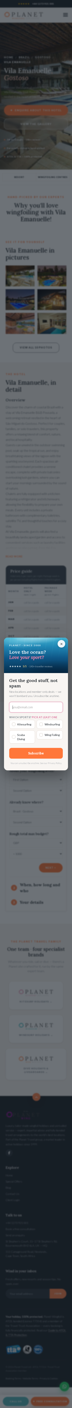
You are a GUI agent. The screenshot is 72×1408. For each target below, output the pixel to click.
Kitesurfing (24, 724)
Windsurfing (52, 724)
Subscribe (36, 753)
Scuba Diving (21, 737)
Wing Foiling (52, 735)
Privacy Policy (54, 763)
